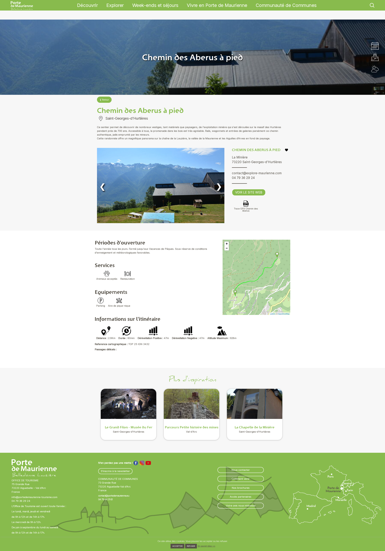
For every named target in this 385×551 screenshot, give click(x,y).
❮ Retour (104, 99)
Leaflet (272, 314)
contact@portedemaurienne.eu (113, 495)
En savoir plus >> (206, 546)
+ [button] (227, 244)
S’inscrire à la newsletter (115, 471)
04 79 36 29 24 (243, 178)
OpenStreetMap (284, 314)
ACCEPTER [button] (177, 546)
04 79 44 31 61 (105, 499)
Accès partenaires (240, 496)
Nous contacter (240, 469)
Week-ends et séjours (155, 5)
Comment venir (241, 478)
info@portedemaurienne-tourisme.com (34, 497)
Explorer (115, 5)
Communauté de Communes (286, 5)
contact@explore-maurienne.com (257, 173)
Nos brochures (240, 487)
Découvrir (87, 5)
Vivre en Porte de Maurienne (217, 5)
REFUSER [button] (191, 546)
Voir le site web (248, 192)
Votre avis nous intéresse (241, 505)
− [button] (227, 248)
